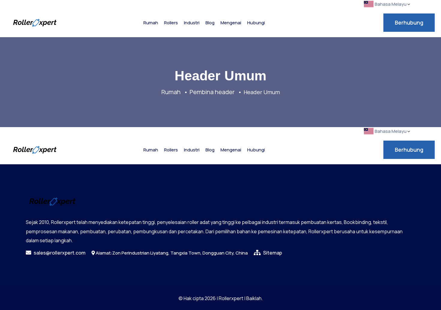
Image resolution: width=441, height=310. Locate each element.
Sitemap (272, 252)
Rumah (150, 22)
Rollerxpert (231, 298)
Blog (210, 22)
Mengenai (230, 22)
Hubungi (256, 22)
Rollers (171, 22)
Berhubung (409, 22)
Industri (192, 22)
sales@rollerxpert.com (59, 252)
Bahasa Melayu (390, 4)
